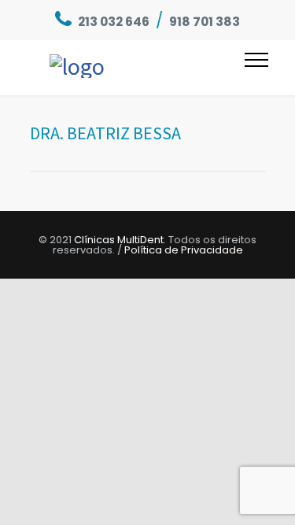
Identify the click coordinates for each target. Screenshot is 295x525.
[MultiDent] (147, 67)
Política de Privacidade (183, 249)
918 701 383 (204, 21)
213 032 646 (113, 21)
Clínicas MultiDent (119, 239)
